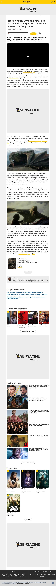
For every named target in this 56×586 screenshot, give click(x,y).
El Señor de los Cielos (41, 488)
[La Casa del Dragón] (12, 263)
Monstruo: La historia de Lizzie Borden (22, 325)
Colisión (9, 324)
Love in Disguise (32, 324)
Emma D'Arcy (29, 262)
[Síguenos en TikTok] (20, 575)
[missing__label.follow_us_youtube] (4, 575)
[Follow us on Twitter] (12, 575)
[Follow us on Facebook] (8, 575)
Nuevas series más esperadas (28, 331)
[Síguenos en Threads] (24, 575)
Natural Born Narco (11, 512)
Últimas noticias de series (28, 462)
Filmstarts (37, 574)
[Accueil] (26, 2)
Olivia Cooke (34, 262)
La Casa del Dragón (22, 258)
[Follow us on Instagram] (16, 575)
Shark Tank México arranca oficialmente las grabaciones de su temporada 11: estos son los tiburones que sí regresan (39, 424)
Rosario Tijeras (10, 488)
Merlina (23, 488)
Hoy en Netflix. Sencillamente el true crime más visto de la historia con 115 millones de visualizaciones (39, 437)
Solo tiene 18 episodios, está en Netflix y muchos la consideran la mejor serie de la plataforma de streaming (38, 449)
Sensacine (42, 576)
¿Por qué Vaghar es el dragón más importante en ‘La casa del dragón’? (25, 292)
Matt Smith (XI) (22, 262)
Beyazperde (44, 574)
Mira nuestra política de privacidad (24, 583)
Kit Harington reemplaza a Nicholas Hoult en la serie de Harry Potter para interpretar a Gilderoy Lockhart (39, 386)
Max (33, 254)
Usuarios (20, 264)
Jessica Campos (16, 277)
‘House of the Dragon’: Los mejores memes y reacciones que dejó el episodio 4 (27, 294)
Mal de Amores (42, 324)
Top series (28, 519)
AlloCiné (31, 574)
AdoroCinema (51, 574)
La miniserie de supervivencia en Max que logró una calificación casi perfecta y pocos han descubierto (39, 411)
